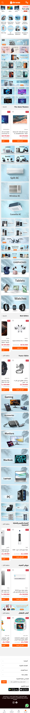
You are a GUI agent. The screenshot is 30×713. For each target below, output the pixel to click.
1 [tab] (28, 10)
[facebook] (16, 702)
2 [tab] (26, 10)
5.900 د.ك (24, 554)
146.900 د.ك (23, 594)
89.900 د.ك (5, 554)
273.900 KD (24, 136)
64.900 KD (24, 345)
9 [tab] (7, 10)
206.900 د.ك (4, 594)
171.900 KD (5, 136)
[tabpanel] (15, 8)
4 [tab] (20, 10)
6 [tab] (15, 10)
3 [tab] (23, 10)
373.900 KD (5, 345)
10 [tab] (4, 10)
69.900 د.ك (24, 384)
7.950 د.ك (24, 642)
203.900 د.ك (4, 384)
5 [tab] (18, 10)
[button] (4, 711)
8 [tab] (10, 10)
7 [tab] (12, 10)
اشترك (4, 682)
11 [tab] (2, 10)
